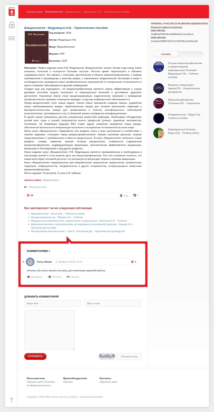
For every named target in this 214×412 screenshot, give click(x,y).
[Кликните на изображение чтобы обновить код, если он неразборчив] (107, 356)
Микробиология (54, 11)
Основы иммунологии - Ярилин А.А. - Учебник (57, 217)
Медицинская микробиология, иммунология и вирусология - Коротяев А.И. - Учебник (79, 220)
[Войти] (11, 25)
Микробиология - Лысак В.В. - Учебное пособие (58, 213)
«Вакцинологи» (51, 180)
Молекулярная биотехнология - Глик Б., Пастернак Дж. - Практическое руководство (78, 231)
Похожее (166, 54)
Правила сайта (35, 381)
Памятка (68, 381)
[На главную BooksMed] (11, 11)
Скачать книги (34, 11)
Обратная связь (108, 381)
